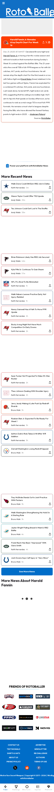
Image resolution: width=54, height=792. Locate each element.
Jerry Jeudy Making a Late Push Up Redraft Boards (30, 404)
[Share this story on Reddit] (49, 42)
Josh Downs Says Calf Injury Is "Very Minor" (30, 558)
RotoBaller (46, 118)
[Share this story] (43, 42)
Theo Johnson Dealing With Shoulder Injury (29, 391)
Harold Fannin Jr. (10, 55)
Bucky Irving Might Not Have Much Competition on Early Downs (26, 325)
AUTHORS (40, 757)
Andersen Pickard (37, 114)
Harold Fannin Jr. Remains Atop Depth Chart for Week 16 (24, 42)
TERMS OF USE (40, 762)
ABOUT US (13, 757)
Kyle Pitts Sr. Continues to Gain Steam (27, 269)
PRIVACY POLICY (14, 762)
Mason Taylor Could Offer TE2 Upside (27, 196)
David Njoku (26, 79)
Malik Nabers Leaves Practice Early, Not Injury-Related (28, 295)
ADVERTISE (40, 745)
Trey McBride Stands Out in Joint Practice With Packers (29, 498)
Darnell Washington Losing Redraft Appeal (29, 449)
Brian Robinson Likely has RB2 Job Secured (30, 257)
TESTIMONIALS (13, 749)
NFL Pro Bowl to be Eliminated (24, 282)
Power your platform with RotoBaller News (29, 166)
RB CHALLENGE (40, 753)
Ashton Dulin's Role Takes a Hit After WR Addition (28, 435)
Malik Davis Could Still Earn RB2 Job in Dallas (30, 183)
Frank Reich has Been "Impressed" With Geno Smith (28, 544)
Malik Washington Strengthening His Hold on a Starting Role (30, 513)
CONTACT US (13, 745)
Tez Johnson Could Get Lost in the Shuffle (29, 208)
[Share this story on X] (46, 42)
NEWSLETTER (40, 749)
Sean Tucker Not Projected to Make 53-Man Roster (30, 377)
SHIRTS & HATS (13, 753)
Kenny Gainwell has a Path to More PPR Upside (28, 310)
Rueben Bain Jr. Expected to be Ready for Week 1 (29, 420)
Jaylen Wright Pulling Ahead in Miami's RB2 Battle (29, 529)
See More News (27, 571)
